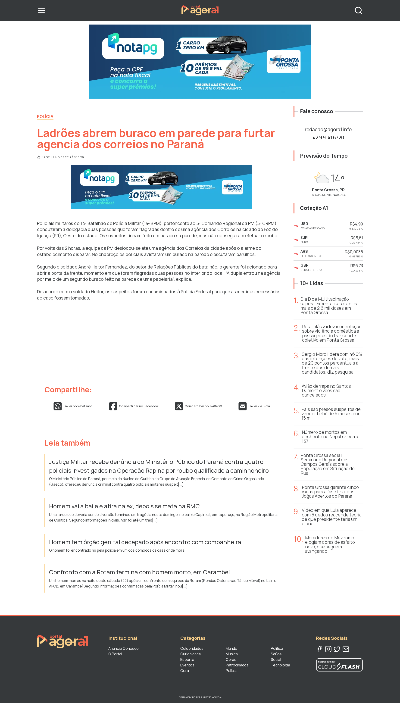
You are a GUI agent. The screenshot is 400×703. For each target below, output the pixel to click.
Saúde (276, 653)
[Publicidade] (200, 62)
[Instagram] (328, 649)
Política (277, 648)
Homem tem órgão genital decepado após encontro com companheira (145, 542)
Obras (231, 659)
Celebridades (191, 648)
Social (276, 659)
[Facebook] (319, 649)
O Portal (115, 653)
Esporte (187, 659)
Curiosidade (190, 653)
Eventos (187, 665)
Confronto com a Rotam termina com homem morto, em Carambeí (139, 572)
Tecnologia (280, 665)
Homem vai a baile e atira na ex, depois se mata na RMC (125, 506)
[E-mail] (345, 649)
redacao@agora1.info (328, 129)
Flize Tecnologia (211, 697)
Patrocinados (237, 665)
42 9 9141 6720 (328, 137)
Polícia (45, 116)
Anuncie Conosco (123, 648)
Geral (185, 670)
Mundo (231, 648)
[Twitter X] (337, 649)
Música (232, 653)
